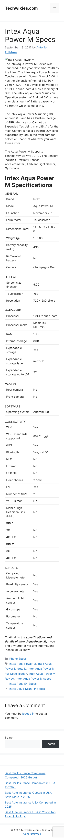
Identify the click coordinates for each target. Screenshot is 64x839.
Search (9, 737)
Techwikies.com (21, 8)
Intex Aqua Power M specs (33, 678)
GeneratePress (32, 833)
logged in (28, 713)
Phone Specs (18, 658)
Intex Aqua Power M (22, 663)
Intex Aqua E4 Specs (23, 683)
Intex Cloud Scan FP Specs (27, 688)
